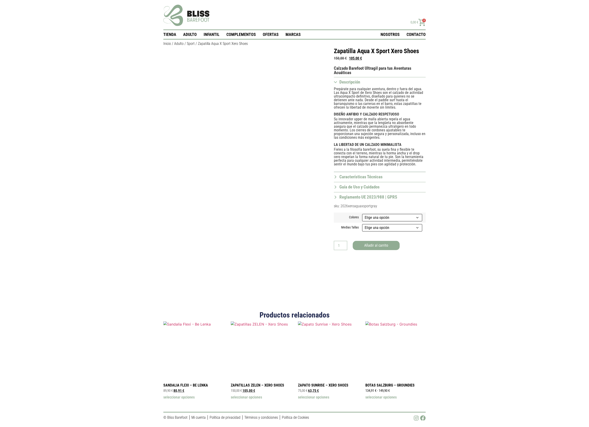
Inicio (167, 43)
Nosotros (390, 34)
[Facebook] (423, 418)
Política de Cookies (295, 417)
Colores (354, 217)
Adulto (190, 34)
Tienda (169, 34)
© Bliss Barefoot (175, 417)
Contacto (416, 34)
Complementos (241, 34)
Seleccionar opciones (179, 397)
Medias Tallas (350, 227)
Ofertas (271, 34)
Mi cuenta (198, 417)
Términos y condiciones (261, 417)
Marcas (293, 34)
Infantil (211, 34)
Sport (191, 43)
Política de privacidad (225, 417)
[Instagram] (416, 418)
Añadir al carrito (376, 245)
